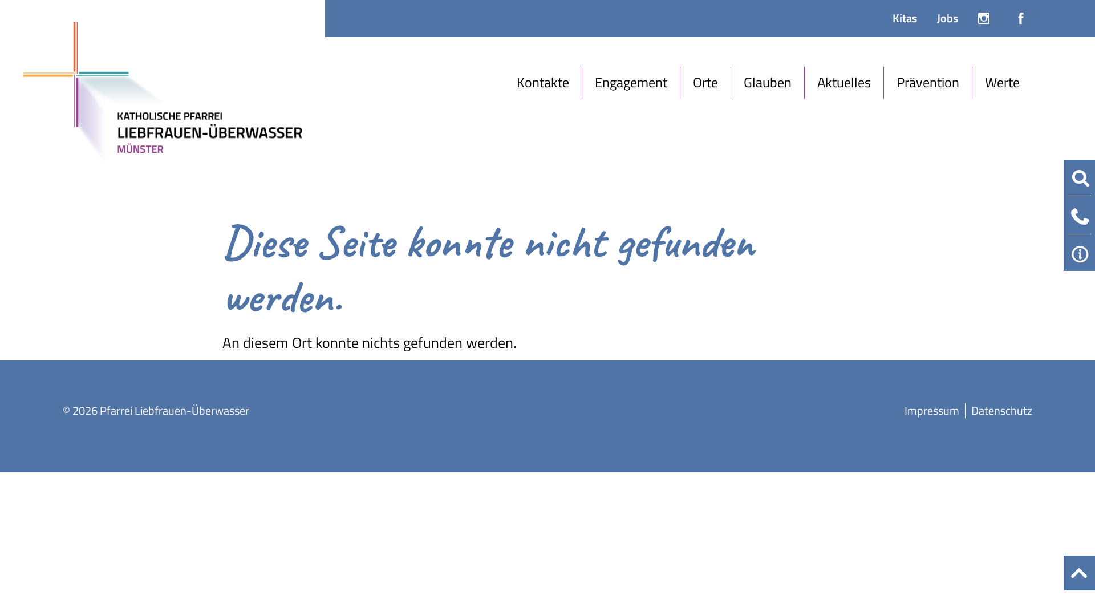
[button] (543, 83)
